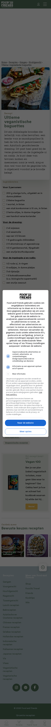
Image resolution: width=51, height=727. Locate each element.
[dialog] (25, 363)
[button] (25, 374)
